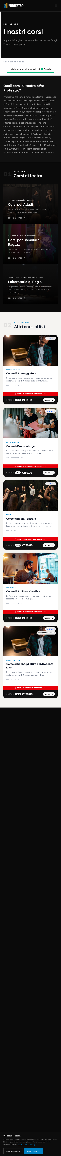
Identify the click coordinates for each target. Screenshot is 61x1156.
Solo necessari (13, 1151)
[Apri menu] (56, 6)
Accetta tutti (33, 1151)
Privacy (32, 1145)
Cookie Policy (23, 1145)
